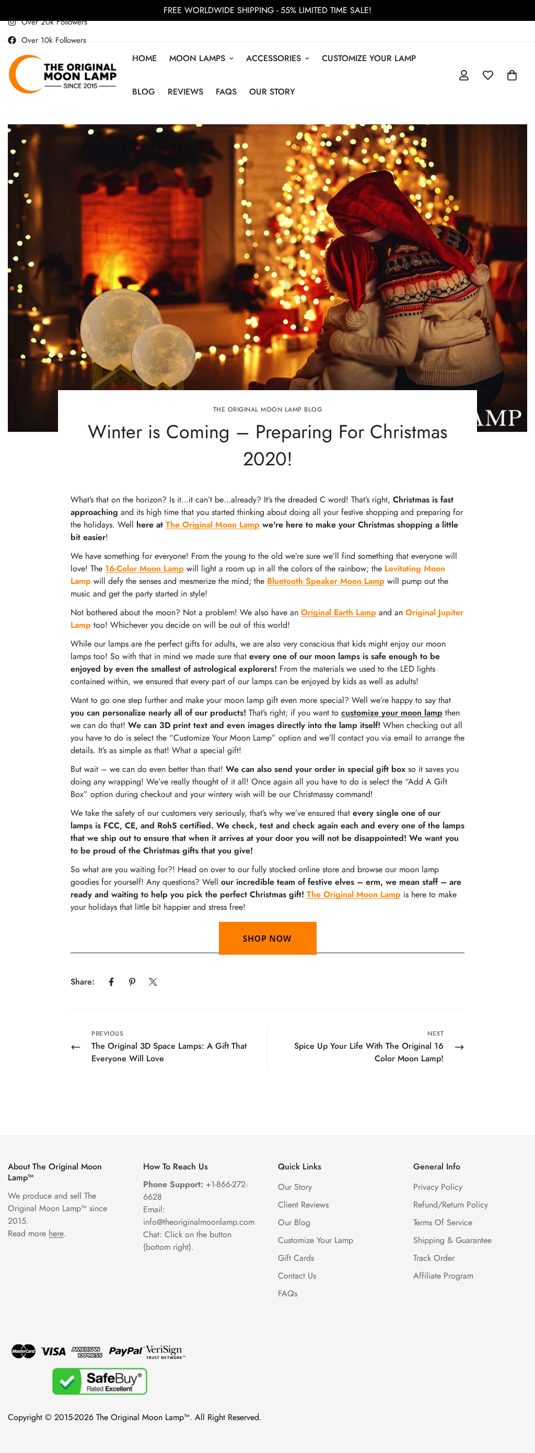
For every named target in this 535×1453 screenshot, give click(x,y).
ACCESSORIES (273, 58)
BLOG (143, 92)
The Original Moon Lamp (213, 525)
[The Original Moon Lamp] (63, 75)
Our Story (295, 1187)
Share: (83, 982)
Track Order (434, 1258)
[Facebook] (111, 982)
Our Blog (294, 1222)
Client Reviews (303, 1205)
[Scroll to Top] (515, 1396)
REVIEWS (185, 92)
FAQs (226, 92)
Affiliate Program (443, 1276)
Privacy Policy (437, 1187)
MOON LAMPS (197, 58)
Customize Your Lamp (315, 1240)
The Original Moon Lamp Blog (267, 409)
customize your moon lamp (392, 713)
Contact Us (297, 1276)
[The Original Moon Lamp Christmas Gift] (267, 938)
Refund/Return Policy (450, 1205)
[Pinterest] (132, 982)
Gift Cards (296, 1258)
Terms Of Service (442, 1222)
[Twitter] (153, 982)
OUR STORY (272, 92)
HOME (144, 58)
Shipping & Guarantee (452, 1240)
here (56, 1233)
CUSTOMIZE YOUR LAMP (369, 58)
